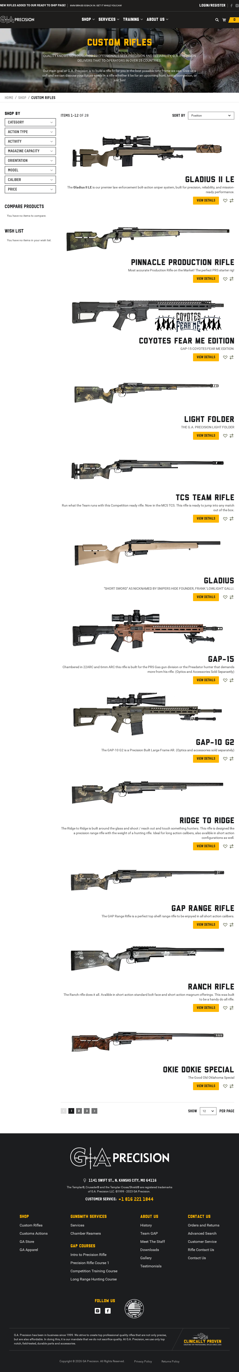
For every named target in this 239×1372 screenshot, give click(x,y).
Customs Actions (34, 1233)
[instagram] (237, 5)
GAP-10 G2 (215, 742)
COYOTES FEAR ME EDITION (186, 341)
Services (107, 19)
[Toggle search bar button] (217, 20)
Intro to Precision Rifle (88, 1254)
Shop (86, 19)
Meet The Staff (152, 1241)
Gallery (146, 1258)
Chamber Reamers (85, 1233)
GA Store (27, 1241)
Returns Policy (170, 1361)
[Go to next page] (94, 1111)
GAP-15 (221, 659)
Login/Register (212, 5)
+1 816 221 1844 (136, 1199)
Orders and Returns (203, 1225)
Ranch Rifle (211, 987)
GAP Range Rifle (202, 908)
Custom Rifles (31, 1225)
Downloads (149, 1250)
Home (9, 98)
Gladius (219, 581)
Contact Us (197, 1258)
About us (156, 19)
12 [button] (204, 1111)
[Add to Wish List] (225, 200)
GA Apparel (29, 1250)
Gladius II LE (209, 179)
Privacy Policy (143, 1361)
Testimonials (151, 1266)
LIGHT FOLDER (209, 419)
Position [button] (196, 115)
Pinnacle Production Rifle (182, 262)
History (146, 1225)
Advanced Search (202, 1233)
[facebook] (231, 5)
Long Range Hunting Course (93, 1279)
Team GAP (149, 1233)
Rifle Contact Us (201, 1250)
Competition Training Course (93, 1271)
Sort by (178, 115)
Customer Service (202, 1241)
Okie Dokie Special (198, 1070)
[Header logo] (17, 19)
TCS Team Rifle (205, 497)
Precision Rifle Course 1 (89, 1263)
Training (131, 19)
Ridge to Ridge (206, 820)
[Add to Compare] (231, 200)
